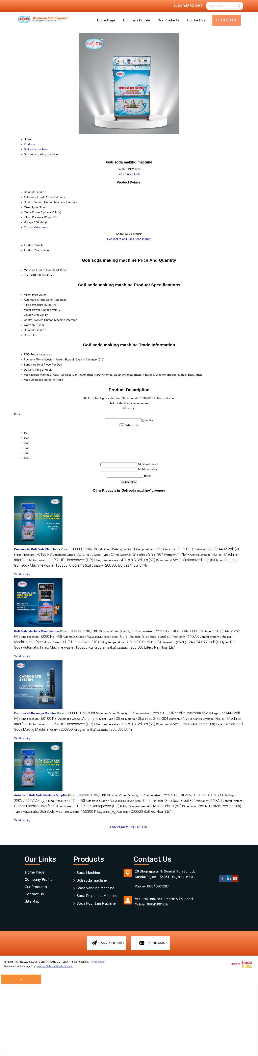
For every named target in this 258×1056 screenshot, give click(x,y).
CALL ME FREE (139, 826)
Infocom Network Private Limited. (55, 966)
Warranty (29, 325)
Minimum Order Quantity (39, 270)
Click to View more (35, 227)
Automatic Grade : (73, 554)
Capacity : (120, 565)
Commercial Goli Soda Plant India (37, 549)
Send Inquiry (143, 238)
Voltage (28, 314)
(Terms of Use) (97, 961)
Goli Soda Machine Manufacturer (36, 631)
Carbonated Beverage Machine (35, 713)
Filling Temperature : (124, 560)
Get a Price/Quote (129, 174)
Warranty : (176, 554)
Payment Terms (34, 359)
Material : (141, 554)
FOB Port (30, 354)
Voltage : (217, 549)
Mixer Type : (107, 554)
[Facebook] (222, 881)
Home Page (106, 20)
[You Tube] (235, 881)
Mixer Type (31, 294)
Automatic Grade (34, 299)
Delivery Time (32, 369)
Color (27, 335)
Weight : (67, 565)
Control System (33, 319)
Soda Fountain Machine (96, 903)
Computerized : (149, 549)
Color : (179, 549)
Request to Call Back (120, 238)
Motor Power (32, 309)
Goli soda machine (92, 880)
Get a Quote (226, 20)
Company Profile (136, 20)
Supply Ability (32, 364)
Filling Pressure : (33, 554)
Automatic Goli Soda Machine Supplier (40, 795)
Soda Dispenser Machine (97, 896)
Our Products (168, 20)
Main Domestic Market (38, 379)
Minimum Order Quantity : (117, 549)
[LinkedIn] (229, 881)
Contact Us (196, 20)
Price (27, 275)
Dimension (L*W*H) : (185, 560)
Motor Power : (61, 560)
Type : (41, 811)
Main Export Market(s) (38, 374)
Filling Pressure (34, 304)
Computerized (33, 330)
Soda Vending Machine (95, 888)
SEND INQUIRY (118, 826)
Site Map (32, 901)
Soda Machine (88, 873)
